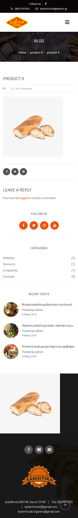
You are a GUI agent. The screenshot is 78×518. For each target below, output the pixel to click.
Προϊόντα (9, 264)
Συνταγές (9, 276)
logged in (25, 198)
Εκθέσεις (9, 258)
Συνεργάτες (10, 270)
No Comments (24, 88)
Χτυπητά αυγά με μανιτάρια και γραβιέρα (48, 346)
